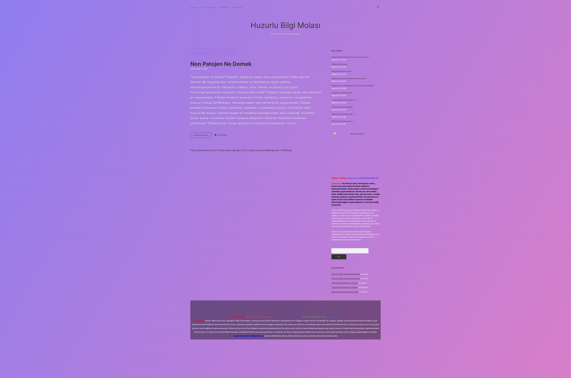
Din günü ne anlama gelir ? (342, 93)
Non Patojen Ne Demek (221, 64)
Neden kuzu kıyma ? (339, 64)
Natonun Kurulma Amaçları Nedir (345, 292)
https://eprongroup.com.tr (233, 150)
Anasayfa (194, 7)
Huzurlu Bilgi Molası (285, 25)
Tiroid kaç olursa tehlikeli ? (342, 107)
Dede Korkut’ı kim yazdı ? (341, 71)
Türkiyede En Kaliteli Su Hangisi (344, 283)
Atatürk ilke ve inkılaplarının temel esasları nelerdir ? (352, 85)
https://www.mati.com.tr (204, 150)
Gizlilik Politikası (209, 7)
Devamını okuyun (202, 136)
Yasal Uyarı (224, 7)
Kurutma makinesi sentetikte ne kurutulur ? (349, 78)
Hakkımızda (237, 7)
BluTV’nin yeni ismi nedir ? (342, 121)
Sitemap (286, 150)
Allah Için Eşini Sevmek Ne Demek (345, 274)
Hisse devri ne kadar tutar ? (342, 114)
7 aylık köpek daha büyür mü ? (344, 100)
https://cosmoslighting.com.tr (264, 150)
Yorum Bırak (222, 135)
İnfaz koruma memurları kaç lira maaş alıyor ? (350, 57)
